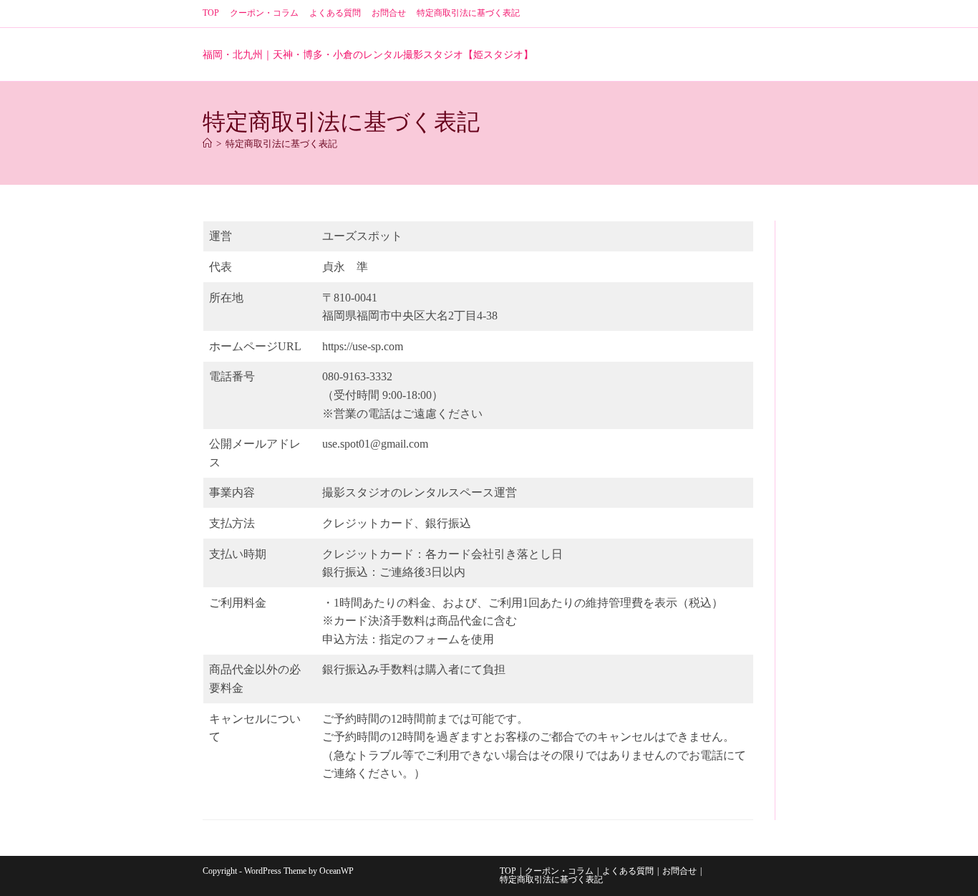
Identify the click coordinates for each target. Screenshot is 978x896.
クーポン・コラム (264, 13)
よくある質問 (335, 13)
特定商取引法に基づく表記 (468, 13)
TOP (211, 13)
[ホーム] (207, 143)
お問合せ (389, 13)
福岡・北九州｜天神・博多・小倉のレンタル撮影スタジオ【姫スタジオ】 (368, 54)
